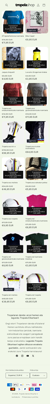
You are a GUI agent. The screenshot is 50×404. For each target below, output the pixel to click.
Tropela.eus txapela (10, 219)
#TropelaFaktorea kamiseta (13, 36)
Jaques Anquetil (8, 72)
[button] (6, 5)
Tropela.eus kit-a (9, 146)
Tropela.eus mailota (10, 183)
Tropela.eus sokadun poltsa (36, 183)
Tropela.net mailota (9, 295)
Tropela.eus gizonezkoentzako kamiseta (37, 109)
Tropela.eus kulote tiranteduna (33, 148)
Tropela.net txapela (33, 295)
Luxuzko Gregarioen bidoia (36, 72)
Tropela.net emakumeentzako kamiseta (37, 220)
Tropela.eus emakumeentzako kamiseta (13, 109)
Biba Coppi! (30, 36)
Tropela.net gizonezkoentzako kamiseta (13, 258)
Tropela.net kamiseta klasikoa (34, 258)
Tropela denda (24, 394)
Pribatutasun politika (30, 397)
